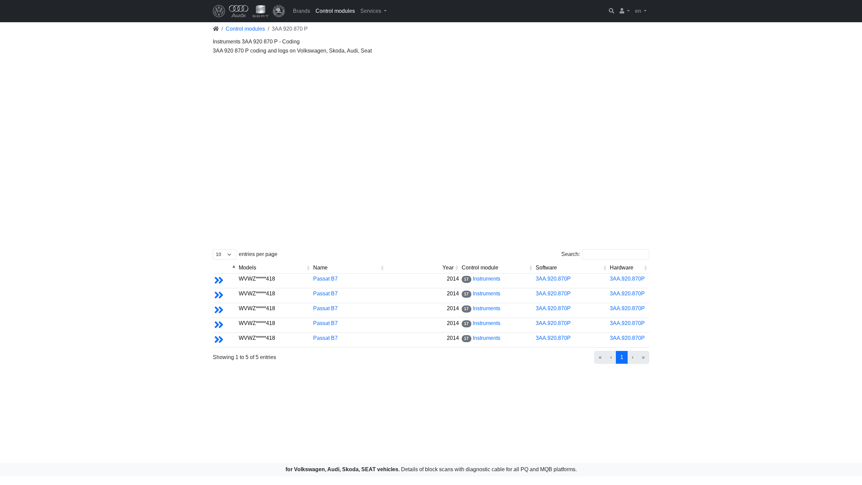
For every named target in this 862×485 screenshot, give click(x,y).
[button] (624, 11)
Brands (301, 11)
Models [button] (247, 267)
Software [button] (546, 267)
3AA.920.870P (553, 279)
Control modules (335, 11)
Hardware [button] (621, 267)
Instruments (486, 279)
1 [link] (621, 357)
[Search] (611, 11)
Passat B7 (325, 279)
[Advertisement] (415, 104)
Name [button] (320, 267)
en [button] (638, 11)
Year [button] (448, 267)
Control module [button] (480, 267)
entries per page (258, 254)
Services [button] (371, 11)
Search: (570, 254)
